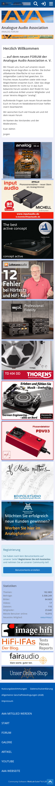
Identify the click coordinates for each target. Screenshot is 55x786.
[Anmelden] (43, 4)
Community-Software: (27, 781)
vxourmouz (46, 617)
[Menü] (51, 4)
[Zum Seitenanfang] (50, 781)
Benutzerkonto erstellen (27, 570)
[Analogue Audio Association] (16, 4)
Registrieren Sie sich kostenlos (34, 559)
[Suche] (36, 4)
